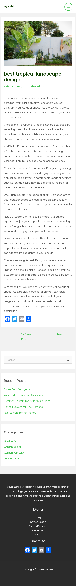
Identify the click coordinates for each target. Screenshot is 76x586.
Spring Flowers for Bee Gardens (23, 406)
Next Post (58, 334)
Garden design (15, 86)
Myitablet (10, 6)
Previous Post (24, 334)
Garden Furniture (14, 452)
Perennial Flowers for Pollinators (23, 395)
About (38, 534)
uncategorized (12, 458)
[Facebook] (27, 550)
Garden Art (10, 441)
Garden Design (38, 522)
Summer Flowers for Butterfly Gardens (27, 400)
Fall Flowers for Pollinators (20, 412)
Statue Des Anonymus (17, 389)
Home (38, 517)
